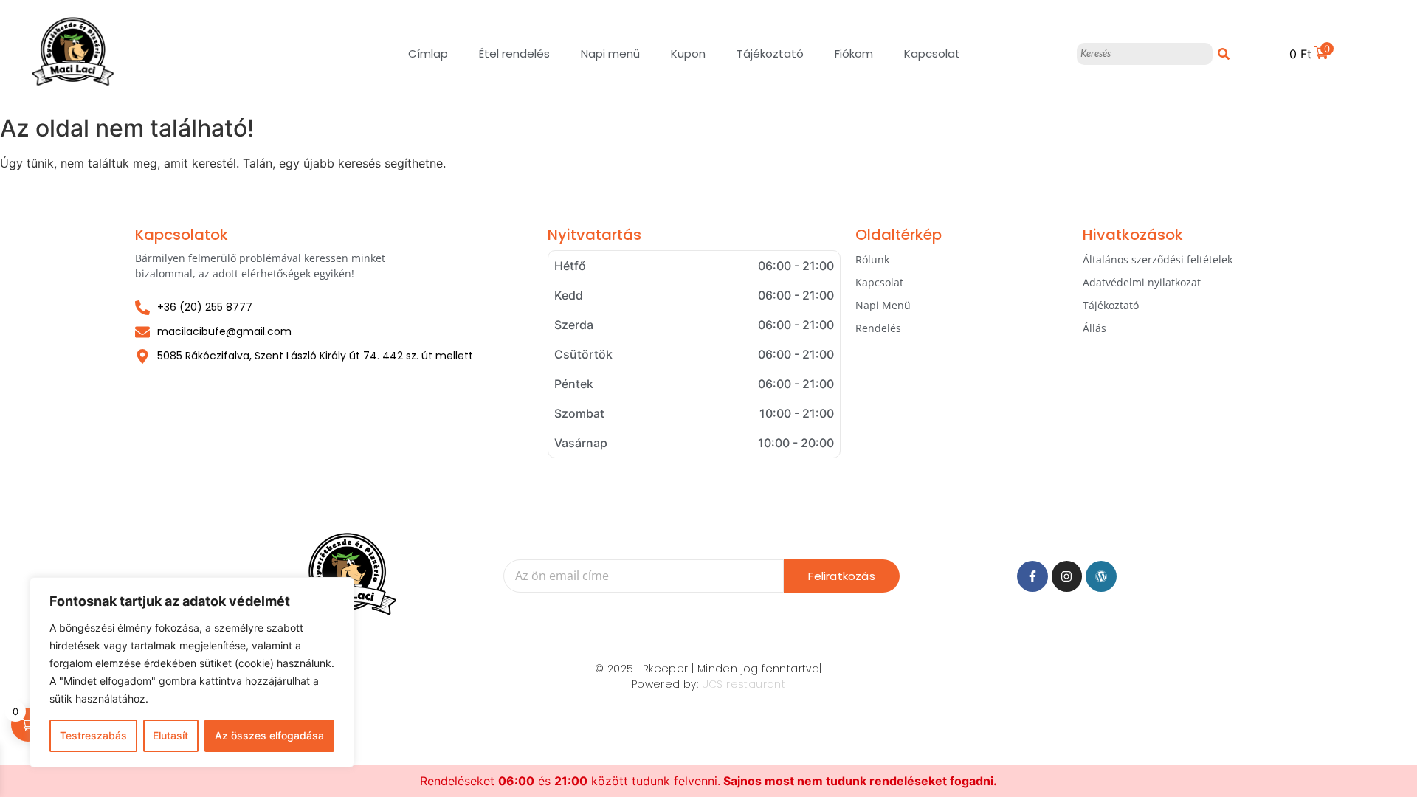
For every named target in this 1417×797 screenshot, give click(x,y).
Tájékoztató (770, 53)
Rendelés (878, 328)
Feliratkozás (841, 576)
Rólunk (872, 259)
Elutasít (170, 735)
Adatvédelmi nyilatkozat (1142, 282)
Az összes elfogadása (269, 735)
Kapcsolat (932, 53)
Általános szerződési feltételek (1157, 259)
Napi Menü (883, 305)
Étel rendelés (514, 53)
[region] (192, 672)
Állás (1094, 328)
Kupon (688, 53)
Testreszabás (93, 735)
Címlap (428, 53)
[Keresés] (1224, 54)
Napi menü (610, 53)
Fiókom (854, 53)
